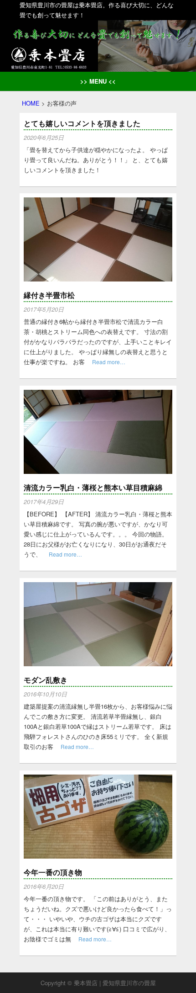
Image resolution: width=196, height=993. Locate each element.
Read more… (108, 362)
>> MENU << (98, 81)
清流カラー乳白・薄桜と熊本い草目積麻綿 (93, 487)
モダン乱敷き (45, 679)
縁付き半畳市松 (49, 295)
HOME (31, 103)
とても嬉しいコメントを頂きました (82, 123)
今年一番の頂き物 (53, 872)
